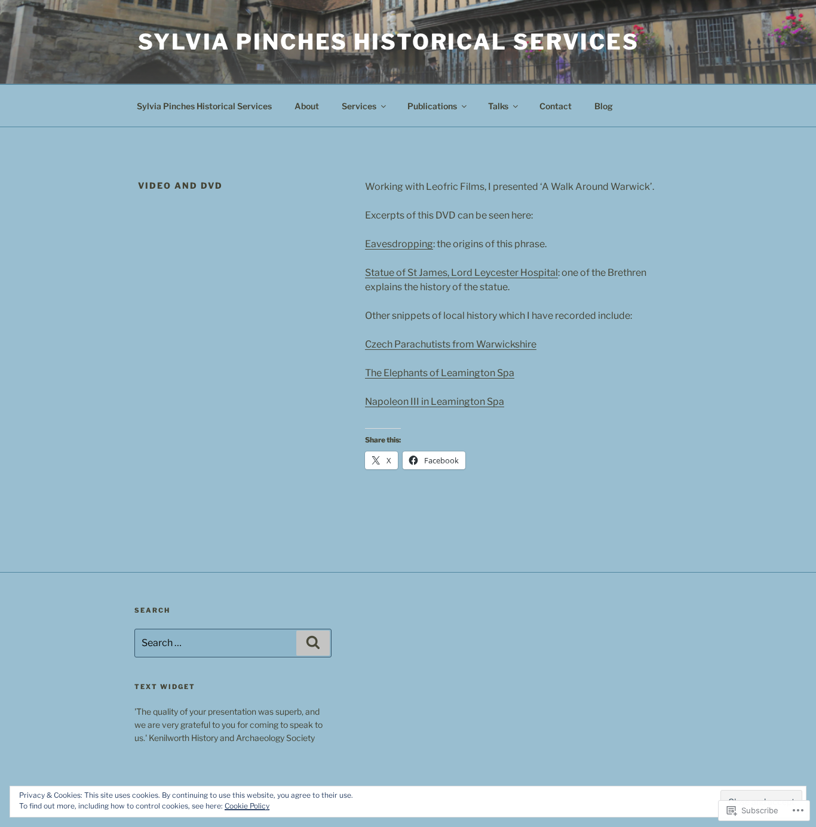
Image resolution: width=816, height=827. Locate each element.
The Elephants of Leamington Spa (439, 373)
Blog (603, 106)
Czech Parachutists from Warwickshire (450, 344)
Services (359, 106)
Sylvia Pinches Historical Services (388, 42)
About (307, 106)
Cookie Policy (247, 805)
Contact (555, 106)
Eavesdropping (399, 244)
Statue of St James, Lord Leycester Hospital (461, 272)
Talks (498, 106)
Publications (432, 106)
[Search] (313, 643)
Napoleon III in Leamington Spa (434, 401)
